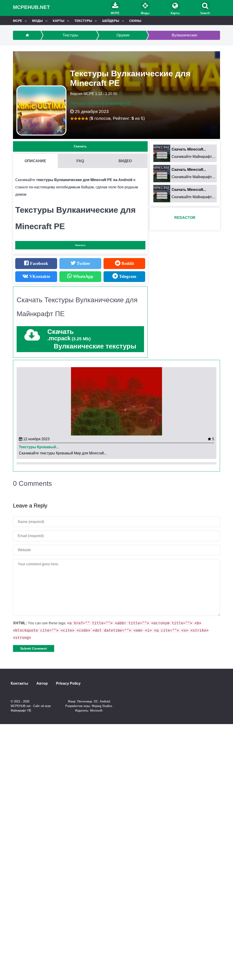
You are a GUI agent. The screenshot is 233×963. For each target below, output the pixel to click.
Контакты (19, 683)
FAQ (80, 161)
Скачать (80, 146)
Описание (35, 161)
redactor (184, 218)
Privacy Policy (68, 683)
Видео (125, 161)
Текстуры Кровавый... (39, 447)
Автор (42, 683)
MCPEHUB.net (31, 7)
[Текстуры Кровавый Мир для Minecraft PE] (116, 401)
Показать (80, 245)
